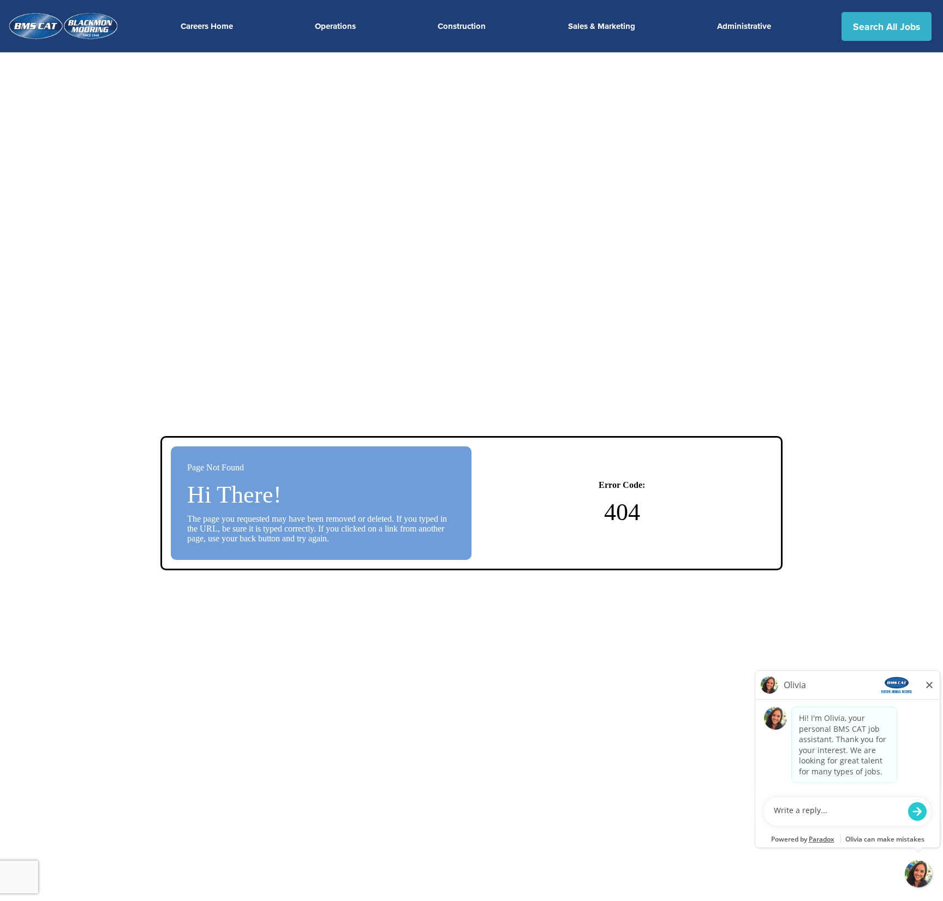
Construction (462, 26)
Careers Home (207, 26)
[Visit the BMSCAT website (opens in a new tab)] (68, 26)
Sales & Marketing (601, 26)
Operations (335, 26)
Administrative (744, 26)
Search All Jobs (886, 26)
